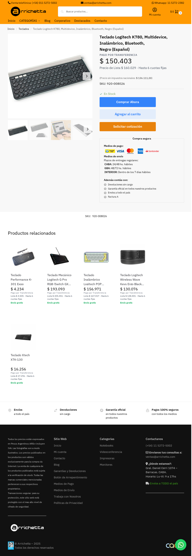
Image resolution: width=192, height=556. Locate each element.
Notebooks (106, 445)
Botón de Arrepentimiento (70, 477)
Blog (56, 464)
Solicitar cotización (127, 126)
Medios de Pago (64, 484)
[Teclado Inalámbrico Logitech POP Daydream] (96, 257)
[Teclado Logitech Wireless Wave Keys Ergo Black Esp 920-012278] (133, 257)
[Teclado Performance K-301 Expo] (23, 257)
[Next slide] (87, 76)
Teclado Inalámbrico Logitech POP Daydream (93, 279)
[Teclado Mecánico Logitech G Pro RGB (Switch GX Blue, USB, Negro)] (60, 257)
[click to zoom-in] (50, 76)
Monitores (106, 464)
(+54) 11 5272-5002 (159, 445)
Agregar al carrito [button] (23, 310)
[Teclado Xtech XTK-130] (23, 337)
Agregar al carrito (128, 114)
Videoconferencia (111, 452)
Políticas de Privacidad (68, 503)
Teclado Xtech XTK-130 (20, 357)
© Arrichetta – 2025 (27, 543)
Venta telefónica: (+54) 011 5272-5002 (33, 2)
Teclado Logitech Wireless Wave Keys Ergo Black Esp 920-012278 (132, 279)
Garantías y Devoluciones (70, 471)
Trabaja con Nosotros (67, 496)
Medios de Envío (64, 490)
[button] (175, 11)
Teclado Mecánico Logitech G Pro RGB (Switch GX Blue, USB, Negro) (59, 279)
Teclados (24, 29)
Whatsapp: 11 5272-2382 (169, 2)
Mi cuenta (154, 14)
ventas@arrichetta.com (97, 2)
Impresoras (107, 458)
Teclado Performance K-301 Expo (21, 279)
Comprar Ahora (127, 102)
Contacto (59, 458)
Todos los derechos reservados (34, 547)
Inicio (11, 29)
